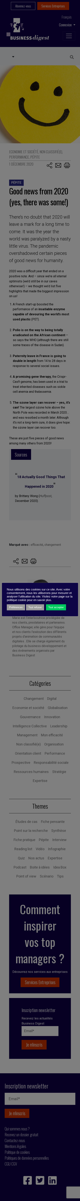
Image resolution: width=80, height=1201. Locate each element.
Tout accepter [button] (56, 607)
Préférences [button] (16, 607)
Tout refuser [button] (35, 607)
